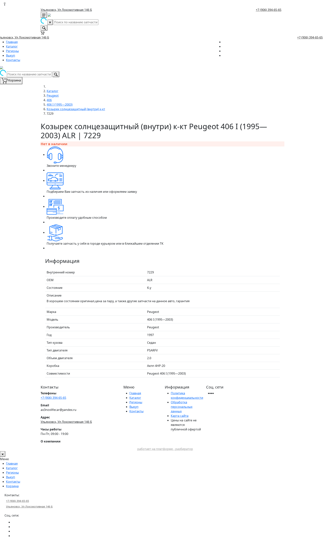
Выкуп (10, 55)
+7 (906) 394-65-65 (268, 10)
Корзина (12, 486)
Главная (12, 42)
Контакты (13, 60)
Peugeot (53, 95)
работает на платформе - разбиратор (165, 449)
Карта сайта (179, 416)
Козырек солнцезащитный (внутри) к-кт (76, 109)
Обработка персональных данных (181, 406)
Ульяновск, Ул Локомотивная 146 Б (66, 10)
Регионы (12, 51)
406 (49, 100)
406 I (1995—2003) (60, 104)
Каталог (12, 46)
